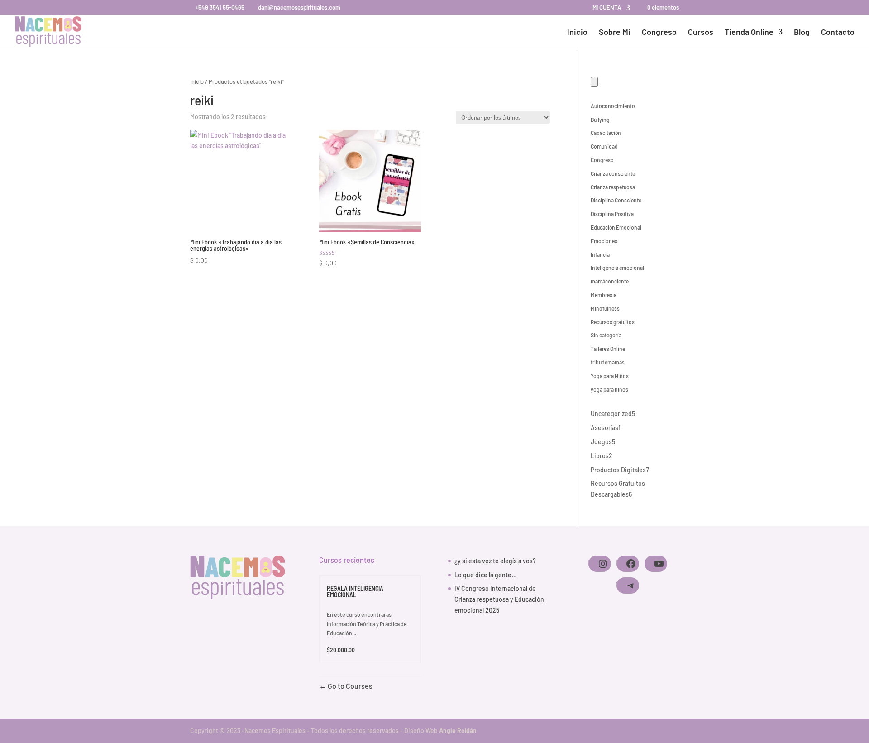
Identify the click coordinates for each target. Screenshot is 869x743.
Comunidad (604, 146)
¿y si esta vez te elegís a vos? (495, 561)
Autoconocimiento (613, 106)
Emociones (604, 241)
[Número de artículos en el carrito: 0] (594, 82)
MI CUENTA (606, 8)
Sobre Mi (614, 33)
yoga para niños (609, 389)
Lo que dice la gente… (485, 575)
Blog (802, 33)
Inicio (577, 33)
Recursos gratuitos (613, 322)
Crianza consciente (613, 173)
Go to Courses (349, 685)
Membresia (603, 295)
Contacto (838, 33)
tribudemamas (608, 362)
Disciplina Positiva (612, 214)
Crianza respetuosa (613, 187)
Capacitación (606, 132)
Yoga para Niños (610, 376)
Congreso (659, 33)
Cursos (700, 33)
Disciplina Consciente (616, 200)
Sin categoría (606, 335)
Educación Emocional (616, 227)
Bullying (600, 119)
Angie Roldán (458, 730)
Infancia (600, 254)
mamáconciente (610, 281)
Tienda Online (749, 33)
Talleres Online (608, 348)
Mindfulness (605, 308)
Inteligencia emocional (617, 267)
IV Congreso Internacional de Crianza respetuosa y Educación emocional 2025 (499, 599)
